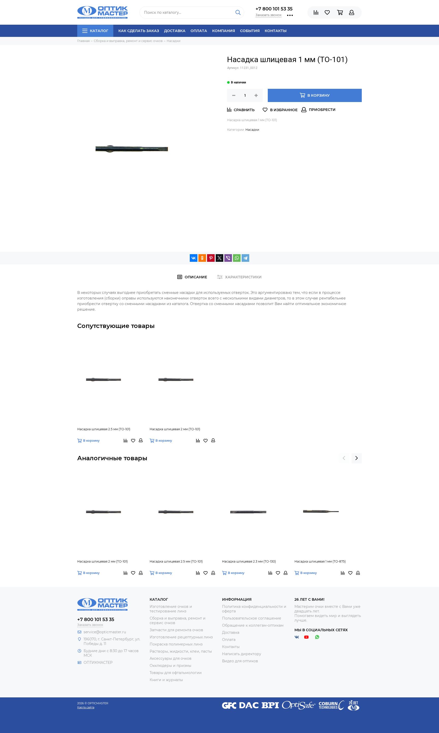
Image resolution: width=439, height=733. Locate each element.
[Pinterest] (211, 258)
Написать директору (241, 654)
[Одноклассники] (202, 258)
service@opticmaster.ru (105, 632)
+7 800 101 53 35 (274, 9)
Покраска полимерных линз (176, 644)
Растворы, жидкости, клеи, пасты (181, 651)
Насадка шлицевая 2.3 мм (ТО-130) (249, 561)
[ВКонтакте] (193, 258)
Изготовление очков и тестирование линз (171, 608)
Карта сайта (85, 707)
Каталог (99, 30)
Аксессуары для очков (171, 658)
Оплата (199, 30)
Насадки (252, 130)
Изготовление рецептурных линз (181, 637)
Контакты (276, 30)
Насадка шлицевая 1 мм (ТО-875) (320, 561)
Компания (223, 30)
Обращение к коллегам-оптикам (253, 625)
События (250, 30)
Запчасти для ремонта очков (176, 630)
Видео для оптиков (240, 661)
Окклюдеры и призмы (170, 665)
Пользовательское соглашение (251, 618)
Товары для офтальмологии (176, 672)
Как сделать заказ (138, 30)
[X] (219, 258)
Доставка (174, 30)
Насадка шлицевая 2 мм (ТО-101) (175, 429)
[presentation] (344, 458)
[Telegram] (245, 258)
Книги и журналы (166, 680)
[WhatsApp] (237, 258)
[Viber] (228, 258)
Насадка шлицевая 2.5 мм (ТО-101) (103, 429)
